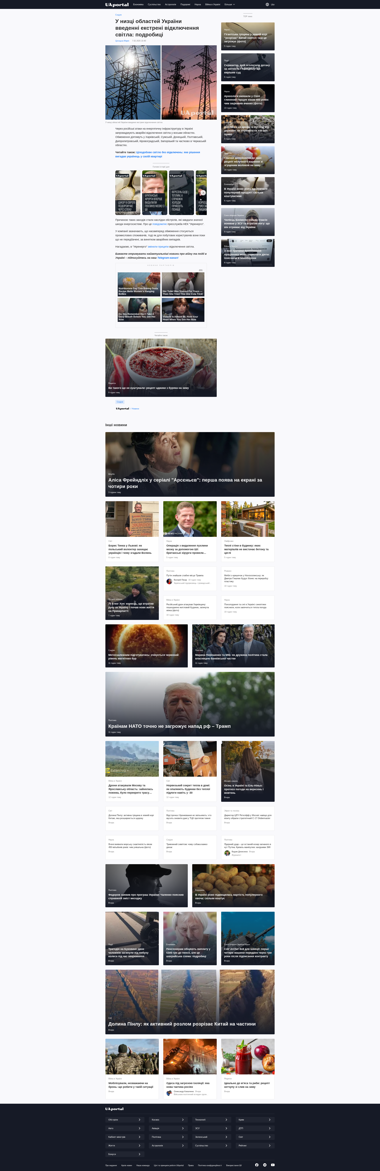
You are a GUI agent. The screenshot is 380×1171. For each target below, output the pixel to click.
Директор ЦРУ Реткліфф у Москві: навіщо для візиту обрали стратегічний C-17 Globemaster (247, 816)
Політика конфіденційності (210, 1165)
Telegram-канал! (167, 257)
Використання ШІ (234, 1165)
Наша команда (142, 1165)
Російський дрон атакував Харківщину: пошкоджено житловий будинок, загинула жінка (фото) (187, 607)
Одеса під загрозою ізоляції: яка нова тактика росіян (187, 1085)
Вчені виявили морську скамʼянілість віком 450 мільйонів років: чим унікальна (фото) (130, 845)
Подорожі (185, 4)
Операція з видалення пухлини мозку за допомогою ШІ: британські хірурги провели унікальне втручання (187, 549)
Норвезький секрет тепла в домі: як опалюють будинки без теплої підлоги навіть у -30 (188, 789)
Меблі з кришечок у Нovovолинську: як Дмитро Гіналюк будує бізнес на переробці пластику (246, 578)
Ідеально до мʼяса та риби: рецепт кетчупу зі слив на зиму (247, 1085)
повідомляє (159, 224)
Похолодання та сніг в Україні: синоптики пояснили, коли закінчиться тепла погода (245, 606)
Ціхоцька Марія (122, 41)
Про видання (111, 1165)
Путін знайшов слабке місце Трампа (184, 575)
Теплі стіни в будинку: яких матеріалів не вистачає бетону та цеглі (246, 549)
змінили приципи (158, 246)
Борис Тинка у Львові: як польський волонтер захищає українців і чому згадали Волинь (130, 549)
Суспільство (154, 4)
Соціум (118, 15)
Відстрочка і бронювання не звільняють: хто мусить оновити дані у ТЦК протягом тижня (188, 816)
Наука (198, 4)
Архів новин (126, 1165)
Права (191, 1165)
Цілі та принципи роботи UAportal (169, 1165)
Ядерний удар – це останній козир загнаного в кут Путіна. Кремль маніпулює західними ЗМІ (247, 845)
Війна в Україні (212, 4)
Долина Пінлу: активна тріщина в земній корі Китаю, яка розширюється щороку (131, 816)
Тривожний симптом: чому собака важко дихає (186, 845)
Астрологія (170, 4)
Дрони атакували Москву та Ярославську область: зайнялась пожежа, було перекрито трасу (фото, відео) (131, 789)
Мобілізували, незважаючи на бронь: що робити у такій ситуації (131, 1085)
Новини (135, 409)
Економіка (138, 4)
